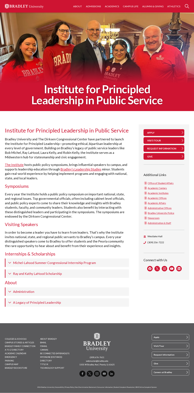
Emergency (11, 357)
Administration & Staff (159, 223)
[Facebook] (82, 374)
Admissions (93, 6)
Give (156, 363)
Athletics (173, 6)
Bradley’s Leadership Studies (80, 169)
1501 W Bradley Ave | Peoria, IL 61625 (97, 364)
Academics (112, 6)
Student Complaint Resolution (124, 387)
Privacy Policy (69, 387)
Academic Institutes (158, 193)
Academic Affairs (157, 203)
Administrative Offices (160, 208)
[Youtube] (104, 374)
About (77, 6)
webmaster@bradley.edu (97, 361)
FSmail (43, 346)
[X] (90, 374)
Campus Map (11, 364)
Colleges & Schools (16, 339)
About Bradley (48, 339)
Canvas (44, 350)
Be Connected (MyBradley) (54, 353)
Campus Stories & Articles (19, 342)
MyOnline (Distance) (51, 357)
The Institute (14, 165)
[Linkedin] (112, 374)
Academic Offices (157, 198)
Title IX (44, 364)
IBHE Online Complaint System (146, 387)
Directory (46, 360)
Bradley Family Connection (20, 346)
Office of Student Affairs (161, 183)
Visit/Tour (159, 346)
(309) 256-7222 (155, 242)
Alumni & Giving (153, 6)
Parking (9, 360)
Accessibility (59, 387)
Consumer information (105, 387)
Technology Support (52, 368)
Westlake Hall (154, 236)
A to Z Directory (14, 350)
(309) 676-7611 (97, 357)
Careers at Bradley (163, 372)
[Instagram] (97, 374)
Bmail (43, 342)
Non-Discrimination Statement (85, 387)
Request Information (164, 355)
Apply (156, 337)
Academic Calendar (15, 353)
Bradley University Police (161, 213)
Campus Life (130, 6)
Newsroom (153, 218)
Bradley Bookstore (16, 368)
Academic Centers (157, 188)
